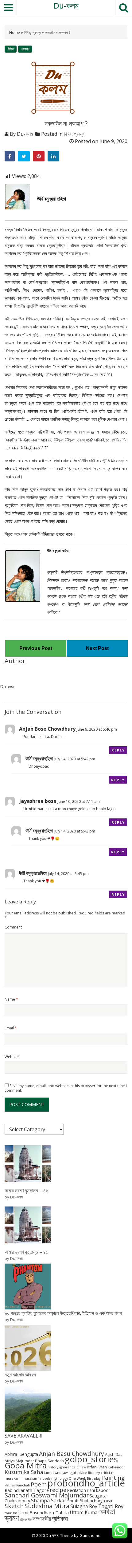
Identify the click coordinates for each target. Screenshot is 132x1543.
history (53, 1467)
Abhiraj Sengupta (21, 1454)
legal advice (77, 1473)
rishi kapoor (98, 1490)
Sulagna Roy (83, 1506)
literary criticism (101, 1473)
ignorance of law (72, 1467)
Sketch (14, 1506)
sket (109, 1501)
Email (11, 1028)
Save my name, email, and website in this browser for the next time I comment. (66, 1088)
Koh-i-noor (116, 1467)
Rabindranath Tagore (27, 1490)
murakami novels (36, 1478)
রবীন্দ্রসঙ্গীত (26, 1519)
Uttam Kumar (84, 1512)
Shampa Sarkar (48, 1500)
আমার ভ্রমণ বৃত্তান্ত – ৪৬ (26, 1190)
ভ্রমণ (12, 1517)
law (65, 1473)
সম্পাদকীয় (42, 1518)
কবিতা (107, 1511)
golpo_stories (91, 1459)
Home (15, 32)
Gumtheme (90, 1535)
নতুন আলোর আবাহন (20, 1374)
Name (11, 999)
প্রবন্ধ (37, 32)
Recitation (76, 1490)
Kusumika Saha (24, 1471)
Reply (118, 750)
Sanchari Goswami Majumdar (47, 1495)
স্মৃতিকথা (60, 1518)
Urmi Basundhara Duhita (43, 1512)
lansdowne (52, 1473)
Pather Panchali (17, 1485)
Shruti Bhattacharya (86, 1501)
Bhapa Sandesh (49, 1461)
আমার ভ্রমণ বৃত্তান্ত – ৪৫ (26, 1252)
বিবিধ (27, 32)
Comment (13, 927)
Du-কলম (66, 5)
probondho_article (86, 1483)
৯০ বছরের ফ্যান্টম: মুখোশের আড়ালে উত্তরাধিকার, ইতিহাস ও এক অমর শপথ (63, 1313)
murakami (13, 1478)
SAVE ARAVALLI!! (23, 1435)
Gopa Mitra (26, 1465)
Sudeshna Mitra (47, 1506)
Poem (39, 1484)
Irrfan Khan (97, 1467)
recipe (58, 1489)
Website (12, 1056)
